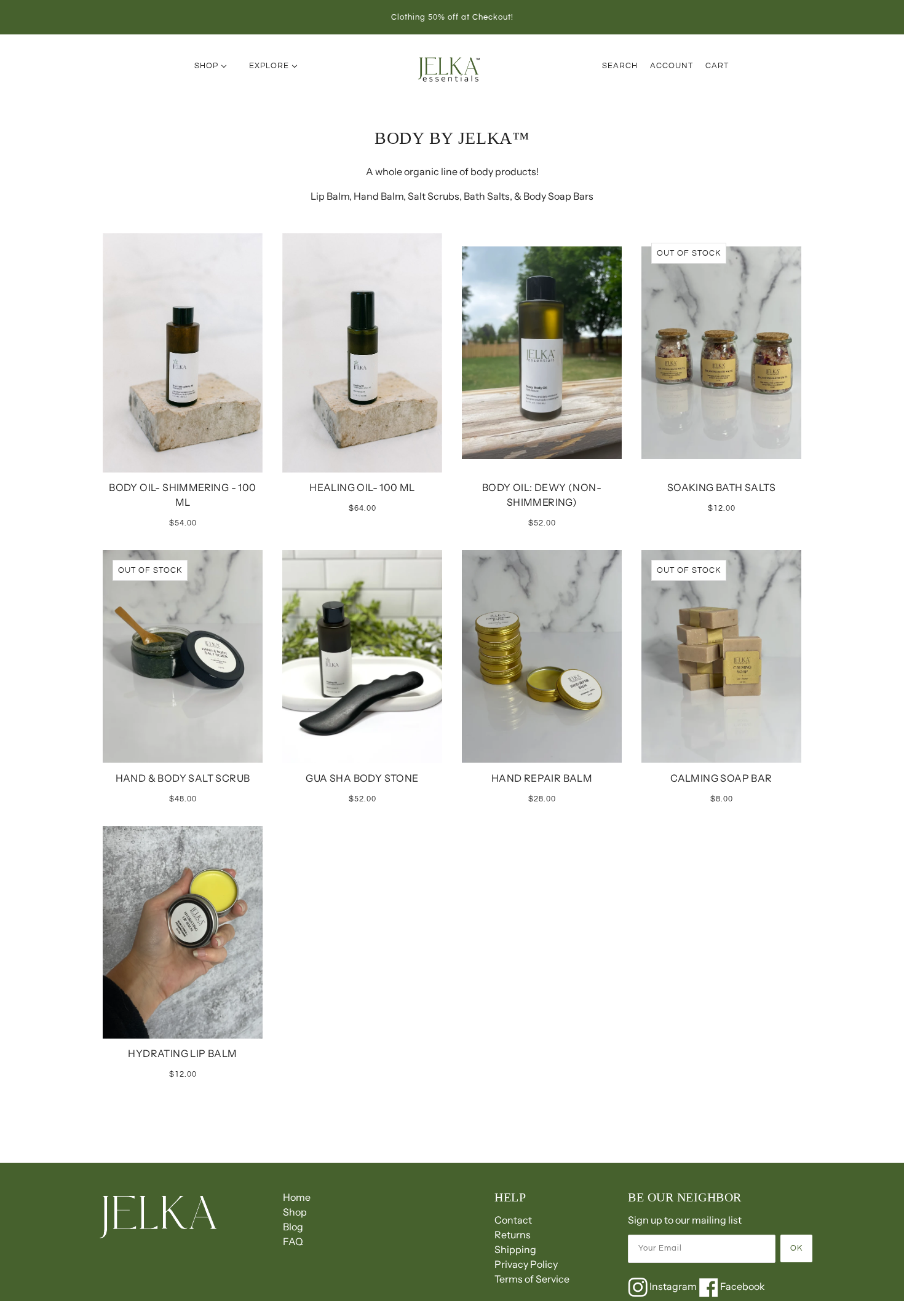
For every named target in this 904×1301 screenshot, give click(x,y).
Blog (293, 1226)
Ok (796, 1248)
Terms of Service (531, 1279)
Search (620, 65)
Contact (513, 1220)
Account (671, 65)
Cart (717, 65)
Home (297, 1197)
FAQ (293, 1241)
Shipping (515, 1249)
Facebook (741, 1286)
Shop (295, 1212)
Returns (512, 1234)
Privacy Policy (526, 1264)
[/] (450, 68)
